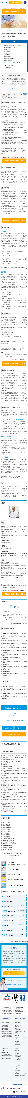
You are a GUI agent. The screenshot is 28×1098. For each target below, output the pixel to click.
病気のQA (5, 764)
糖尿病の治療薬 (6, 669)
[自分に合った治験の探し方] (14, 885)
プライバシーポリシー (19, 1065)
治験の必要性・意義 (5, 1054)
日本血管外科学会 (7, 555)
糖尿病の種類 (7, 51)
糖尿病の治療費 (6, 671)
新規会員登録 (15, 2)
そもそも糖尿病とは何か (9, 47)
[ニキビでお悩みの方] (14, 921)
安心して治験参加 (19, 1026)
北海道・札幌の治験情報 (8, 838)
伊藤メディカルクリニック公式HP (10, 577)
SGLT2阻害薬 (8, 67)
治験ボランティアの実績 (6, 1055)
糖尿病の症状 (7, 49)
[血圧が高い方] (14, 897)
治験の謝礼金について (19, 1028)
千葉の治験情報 (6, 831)
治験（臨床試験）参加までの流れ (10, 759)
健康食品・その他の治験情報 (9, 843)
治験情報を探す (6, 824)
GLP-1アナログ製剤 (9, 65)
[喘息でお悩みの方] (14, 916)
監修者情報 (17, 1044)
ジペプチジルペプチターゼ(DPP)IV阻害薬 (14, 63)
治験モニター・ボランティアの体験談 (12, 761)
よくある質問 (18, 1059)
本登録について (18, 1042)
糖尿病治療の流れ (8, 56)
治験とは (17, 1021)
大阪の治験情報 (6, 833)
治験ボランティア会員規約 (20, 1063)
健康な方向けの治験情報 (8, 840)
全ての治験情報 (6, 822)
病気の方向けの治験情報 (8, 842)
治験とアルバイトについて (7, 1060)
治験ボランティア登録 (14, 734)
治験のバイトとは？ (19, 1035)
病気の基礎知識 (6, 763)
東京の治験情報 (6, 825)
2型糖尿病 (7, 54)
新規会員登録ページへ (14, 973)
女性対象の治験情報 (7, 847)
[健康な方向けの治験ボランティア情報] (14, 925)
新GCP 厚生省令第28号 (20, 1075)
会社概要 (17, 1053)
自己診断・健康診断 (7, 766)
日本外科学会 (4, 553)
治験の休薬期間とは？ (19, 1029)
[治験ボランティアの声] (14, 874)
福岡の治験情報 (6, 836)
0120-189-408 (14, 716)
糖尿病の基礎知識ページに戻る (20, 623)
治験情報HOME (4, 1052)
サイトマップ (18, 1068)
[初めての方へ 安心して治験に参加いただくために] (14, 863)
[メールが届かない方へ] (14, 869)
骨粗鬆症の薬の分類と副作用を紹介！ (12, 784)
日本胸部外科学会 (12, 553)
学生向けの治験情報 (7, 849)
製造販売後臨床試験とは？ (20, 1031)
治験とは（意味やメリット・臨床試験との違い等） (15, 755)
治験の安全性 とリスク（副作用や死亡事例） (13, 757)
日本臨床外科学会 (16, 555)
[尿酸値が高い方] (14, 906)
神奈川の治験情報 (7, 827)
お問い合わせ (18, 1058)
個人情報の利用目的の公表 (20, 1073)
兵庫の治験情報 (6, 834)
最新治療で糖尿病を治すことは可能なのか (13, 45)
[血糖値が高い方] (14, 901)
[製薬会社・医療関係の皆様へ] (14, 879)
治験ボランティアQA (5, 1057)
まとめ (5, 69)
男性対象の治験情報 (7, 845)
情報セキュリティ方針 (19, 1066)
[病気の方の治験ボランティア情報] (14, 930)
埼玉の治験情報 (6, 829)
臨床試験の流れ (18, 1055)
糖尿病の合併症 (6, 664)
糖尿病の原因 (6, 659)
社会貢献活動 (18, 1056)
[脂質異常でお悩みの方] (14, 911)
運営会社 (17, 1048)
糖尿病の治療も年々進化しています (11, 60)
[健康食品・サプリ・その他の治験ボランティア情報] (14, 935)
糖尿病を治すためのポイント (10, 58)
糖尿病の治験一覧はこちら (9, 584)
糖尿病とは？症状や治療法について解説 (12, 657)
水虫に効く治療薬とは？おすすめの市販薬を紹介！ (15, 768)
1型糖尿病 (7, 53)
